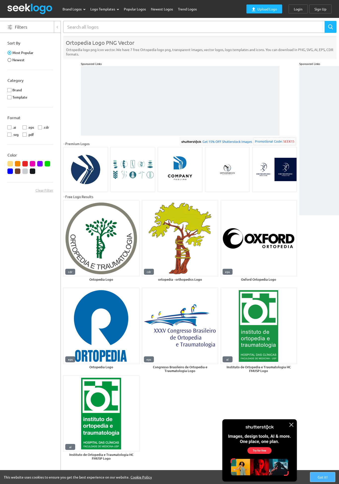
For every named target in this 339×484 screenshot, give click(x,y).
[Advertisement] (319, 140)
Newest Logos (162, 9)
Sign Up (320, 9)
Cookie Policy (141, 477)
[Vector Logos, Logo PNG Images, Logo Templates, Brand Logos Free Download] (30, 9)
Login (298, 9)
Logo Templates (103, 9)
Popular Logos (135, 9)
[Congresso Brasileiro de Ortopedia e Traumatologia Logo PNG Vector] (180, 326)
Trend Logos (187, 9)
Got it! (323, 477)
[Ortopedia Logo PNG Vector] (101, 238)
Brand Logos (72, 9)
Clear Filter (44, 190)
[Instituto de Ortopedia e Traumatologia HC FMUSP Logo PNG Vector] (259, 326)
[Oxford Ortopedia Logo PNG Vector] (259, 238)
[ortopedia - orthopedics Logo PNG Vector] (180, 238)
